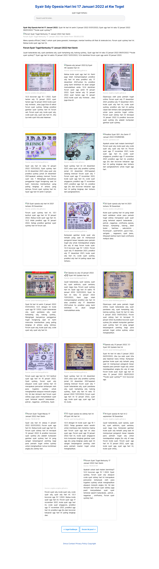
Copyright (92, 543)
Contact (71, 543)
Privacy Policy (81, 543)
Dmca (65, 543)
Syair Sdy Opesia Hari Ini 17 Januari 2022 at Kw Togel (79, 6)
